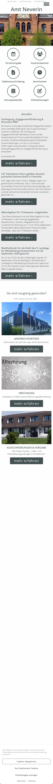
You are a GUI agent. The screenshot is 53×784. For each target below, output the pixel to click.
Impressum (32, 781)
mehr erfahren (18, 163)
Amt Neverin (26, 9)
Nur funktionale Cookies (26, 768)
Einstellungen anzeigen (26, 775)
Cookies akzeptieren (26, 761)
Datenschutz (21, 781)
